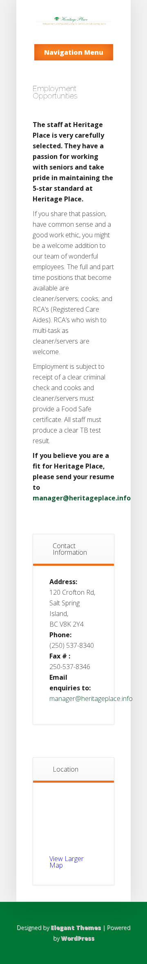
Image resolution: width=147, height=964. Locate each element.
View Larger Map (66, 862)
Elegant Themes (76, 927)
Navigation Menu (73, 52)
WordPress (77, 938)
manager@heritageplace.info (82, 497)
